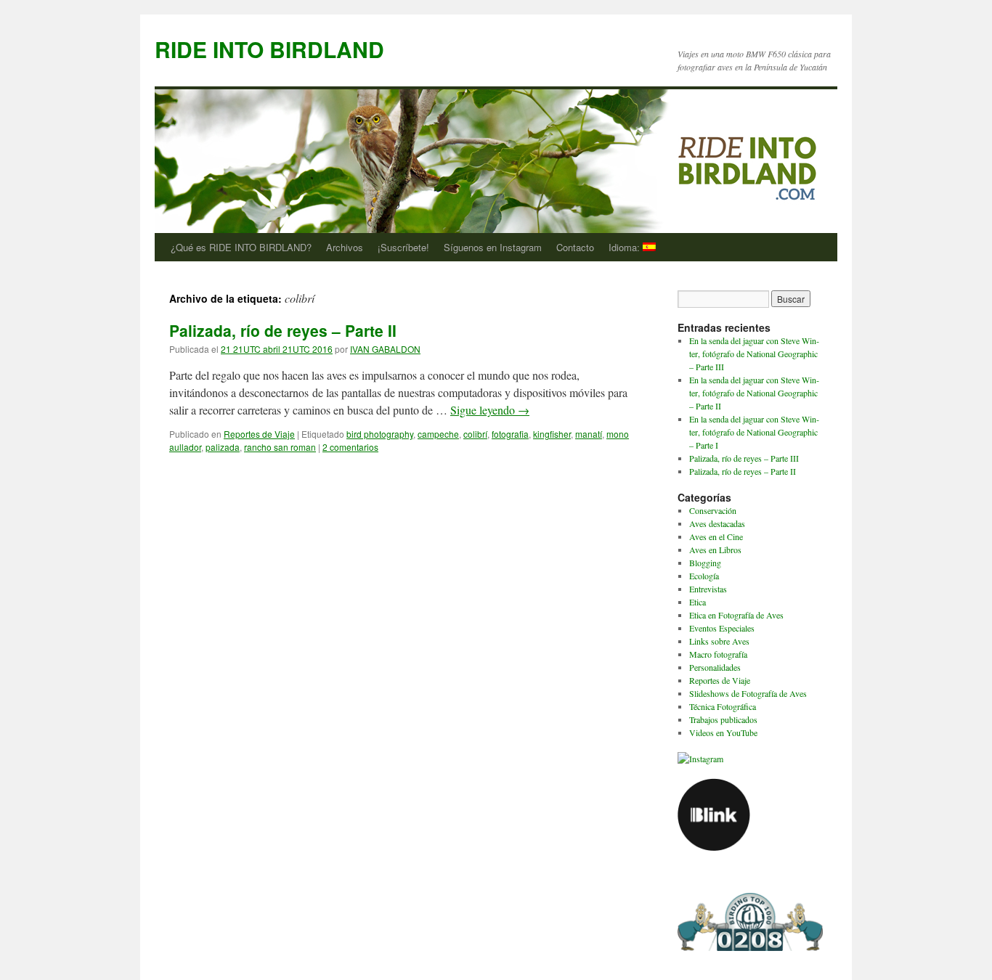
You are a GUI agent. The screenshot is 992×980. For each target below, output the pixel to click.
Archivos (344, 247)
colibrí (475, 434)
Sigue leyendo (489, 409)
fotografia (510, 434)
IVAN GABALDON (385, 349)
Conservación (712, 510)
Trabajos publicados (723, 719)
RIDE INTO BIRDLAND (269, 49)
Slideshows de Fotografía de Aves (748, 693)
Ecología (704, 575)
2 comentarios (350, 447)
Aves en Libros (715, 549)
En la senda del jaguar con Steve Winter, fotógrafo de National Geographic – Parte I (754, 432)
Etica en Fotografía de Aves (736, 615)
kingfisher (552, 434)
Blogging (705, 562)
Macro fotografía (718, 654)
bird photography (379, 434)
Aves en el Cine (716, 536)
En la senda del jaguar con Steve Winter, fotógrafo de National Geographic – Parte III (754, 353)
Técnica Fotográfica (722, 706)
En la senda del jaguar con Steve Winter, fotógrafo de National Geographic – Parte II (754, 393)
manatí (588, 434)
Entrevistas (708, 589)
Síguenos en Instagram (493, 247)
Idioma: (626, 247)
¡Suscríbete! (403, 247)
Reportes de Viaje (259, 434)
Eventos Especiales (722, 628)
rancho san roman (280, 447)
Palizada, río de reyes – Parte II (283, 330)
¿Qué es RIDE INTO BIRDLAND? (241, 247)
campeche (438, 434)
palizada (223, 447)
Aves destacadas (717, 523)
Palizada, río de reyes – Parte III (744, 458)
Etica (697, 602)
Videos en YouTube (723, 732)
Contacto (575, 247)
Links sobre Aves (719, 641)
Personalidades (715, 667)
